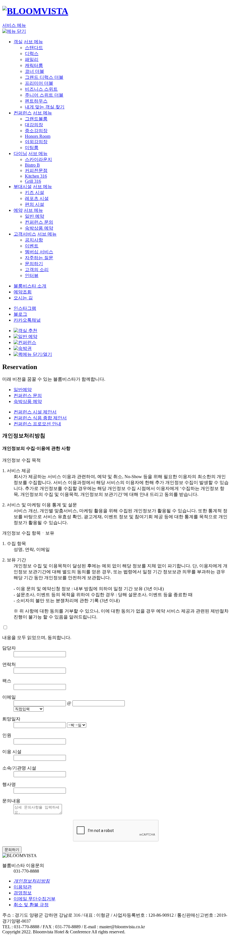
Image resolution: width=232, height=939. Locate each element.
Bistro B (32, 165)
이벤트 (31, 245)
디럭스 (31, 53)
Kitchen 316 (36, 176)
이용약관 (23, 886)
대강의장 (34, 124)
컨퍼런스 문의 (39, 222)
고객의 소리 (37, 269)
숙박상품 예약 (39, 228)
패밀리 (31, 59)
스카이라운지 (38, 159)
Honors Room (37, 136)
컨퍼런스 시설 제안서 (35, 411)
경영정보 (23, 892)
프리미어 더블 (39, 83)
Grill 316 (33, 181)
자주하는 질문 (39, 257)
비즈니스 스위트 (41, 89)
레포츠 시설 (37, 198)
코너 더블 (34, 71)
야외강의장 (36, 141)
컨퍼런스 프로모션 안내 (37, 423)
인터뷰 (31, 275)
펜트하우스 (36, 101)
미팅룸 (31, 147)
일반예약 (23, 389)
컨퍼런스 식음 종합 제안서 (40, 417)
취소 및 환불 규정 (31, 904)
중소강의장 (36, 130)
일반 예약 (34, 216)
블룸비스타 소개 (30, 286)
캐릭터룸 (34, 65)
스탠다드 (34, 47)
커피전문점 (36, 170)
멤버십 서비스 (39, 251)
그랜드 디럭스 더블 (44, 77)
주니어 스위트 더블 (44, 95)
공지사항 (34, 240)
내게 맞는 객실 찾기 (45, 106)
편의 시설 (34, 204)
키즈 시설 (34, 192)
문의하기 (34, 263)
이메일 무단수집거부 (34, 898)
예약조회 (23, 291)
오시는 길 (23, 297)
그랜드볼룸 (36, 118)
